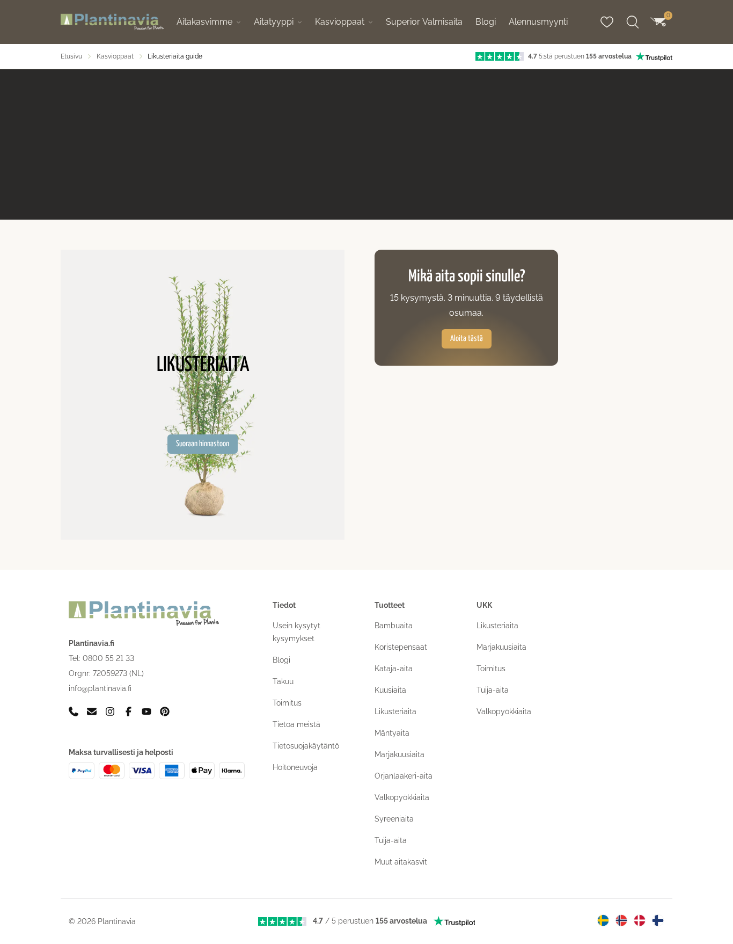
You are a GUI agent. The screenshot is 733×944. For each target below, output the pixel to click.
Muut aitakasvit (401, 862)
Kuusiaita (390, 690)
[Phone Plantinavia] (73, 711)
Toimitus (287, 703)
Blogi (485, 22)
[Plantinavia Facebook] (128, 711)
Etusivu (71, 56)
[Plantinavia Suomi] (657, 920)
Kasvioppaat (339, 22)
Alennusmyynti (538, 22)
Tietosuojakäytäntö (306, 746)
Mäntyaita (392, 733)
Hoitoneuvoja (295, 767)
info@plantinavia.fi (100, 688)
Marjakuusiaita (399, 754)
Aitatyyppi (274, 22)
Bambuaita (394, 625)
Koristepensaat (401, 647)
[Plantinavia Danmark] (639, 920)
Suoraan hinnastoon (202, 444)
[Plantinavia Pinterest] (165, 711)
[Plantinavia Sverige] (603, 920)
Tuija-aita (391, 840)
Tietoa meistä (296, 724)
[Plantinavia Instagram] (110, 711)
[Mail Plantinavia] (92, 711)
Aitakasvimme (204, 22)
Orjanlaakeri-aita (404, 776)
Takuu (283, 681)
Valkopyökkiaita (402, 797)
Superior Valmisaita (424, 22)
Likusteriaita (395, 711)
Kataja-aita (394, 668)
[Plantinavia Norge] (621, 920)
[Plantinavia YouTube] (146, 711)
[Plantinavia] (112, 22)
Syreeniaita (394, 819)
